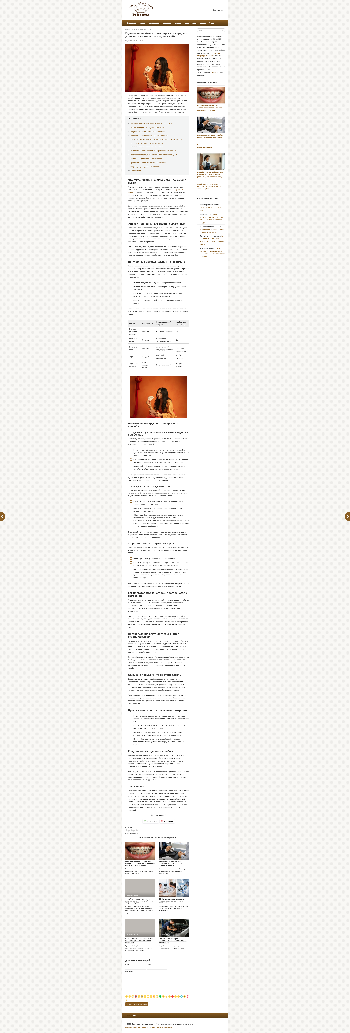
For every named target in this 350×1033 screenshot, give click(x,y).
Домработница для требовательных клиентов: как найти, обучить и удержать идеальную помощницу (210, 174)
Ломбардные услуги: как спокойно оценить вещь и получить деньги (170, 863)
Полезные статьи (146, 29)
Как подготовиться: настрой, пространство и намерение (153, 151)
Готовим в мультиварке (132, 29)
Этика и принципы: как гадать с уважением (147, 128)
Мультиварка (131, 23)
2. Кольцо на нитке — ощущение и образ (148, 143)
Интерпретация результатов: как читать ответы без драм (153, 155)
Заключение (136, 171)
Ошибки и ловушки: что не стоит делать (146, 159)
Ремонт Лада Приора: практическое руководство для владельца (172, 940)
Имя (127, 964)
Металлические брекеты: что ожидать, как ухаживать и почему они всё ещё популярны (140, 863)
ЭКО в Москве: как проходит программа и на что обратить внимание (172, 901)
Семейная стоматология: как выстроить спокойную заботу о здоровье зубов (139, 901)
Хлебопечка (167, 23)
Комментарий (131, 972)
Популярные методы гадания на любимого (147, 132)
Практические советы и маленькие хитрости (148, 163)
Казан (194, 23)
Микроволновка (154, 23)
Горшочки (178, 23)
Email (149, 964)
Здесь (213, 72)
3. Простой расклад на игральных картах (148, 147)
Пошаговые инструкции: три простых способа (149, 136)
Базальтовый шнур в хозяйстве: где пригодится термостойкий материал (139, 940)
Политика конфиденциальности (136, 1027)
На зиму (203, 23)
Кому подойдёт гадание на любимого (145, 167)
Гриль (187, 23)
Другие (211, 23)
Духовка (142, 23)
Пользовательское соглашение (160, 1027)
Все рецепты (218, 10)
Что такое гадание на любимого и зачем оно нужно (151, 124)
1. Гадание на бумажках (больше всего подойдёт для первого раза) (158, 139)
